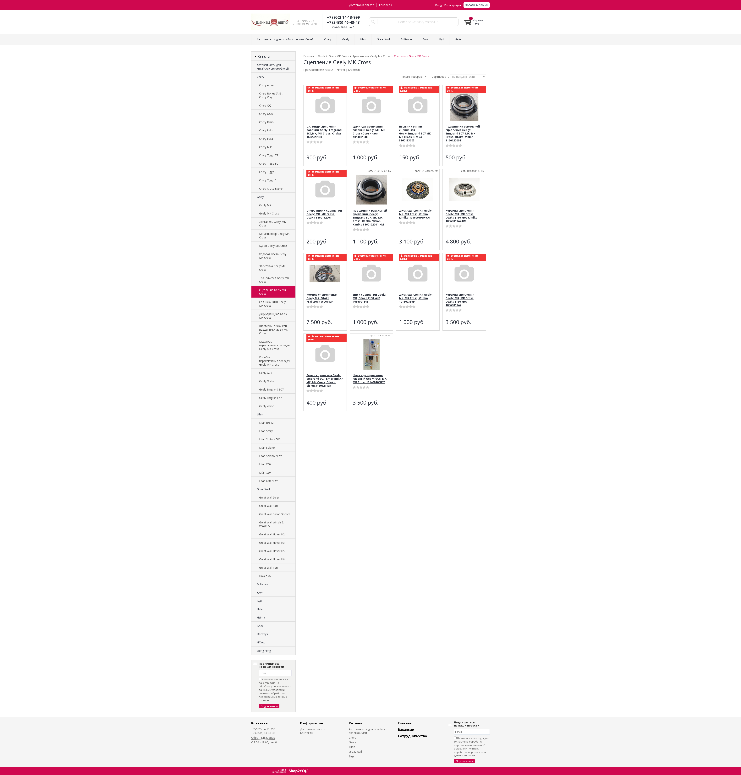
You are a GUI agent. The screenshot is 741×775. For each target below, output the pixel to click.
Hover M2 (265, 576)
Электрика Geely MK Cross (272, 267)
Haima (261, 617)
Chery (260, 77)
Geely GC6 (265, 373)
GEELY (329, 69)
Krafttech (354, 69)
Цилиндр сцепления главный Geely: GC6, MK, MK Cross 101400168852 (370, 378)
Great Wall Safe (268, 506)
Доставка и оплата (361, 5)
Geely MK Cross (269, 213)
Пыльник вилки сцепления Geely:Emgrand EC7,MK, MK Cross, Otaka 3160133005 (415, 133)
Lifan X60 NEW (268, 481)
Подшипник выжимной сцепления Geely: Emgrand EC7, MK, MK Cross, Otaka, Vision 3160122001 (463, 133)
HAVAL (261, 642)
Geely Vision (266, 406)
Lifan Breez (266, 423)
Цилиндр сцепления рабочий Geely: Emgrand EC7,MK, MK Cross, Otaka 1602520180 (324, 132)
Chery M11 (266, 147)
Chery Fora (266, 138)
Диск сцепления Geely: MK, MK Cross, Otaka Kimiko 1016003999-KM (415, 214)
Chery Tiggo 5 (268, 180)
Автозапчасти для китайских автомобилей (273, 66)
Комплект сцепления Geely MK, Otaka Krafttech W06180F (322, 298)
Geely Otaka (266, 381)
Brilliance (262, 584)
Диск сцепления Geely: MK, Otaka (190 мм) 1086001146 (369, 298)
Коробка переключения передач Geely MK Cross (274, 360)
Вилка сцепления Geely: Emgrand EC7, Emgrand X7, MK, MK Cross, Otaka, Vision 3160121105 (324, 380)
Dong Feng (264, 650)
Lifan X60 (265, 472)
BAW (260, 626)
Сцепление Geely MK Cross (272, 291)
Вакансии (406, 729)
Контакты (385, 5)
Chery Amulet (267, 85)
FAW (260, 592)
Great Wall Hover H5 (272, 551)
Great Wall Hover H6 (272, 559)
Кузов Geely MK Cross (273, 246)
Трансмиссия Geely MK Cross (274, 279)
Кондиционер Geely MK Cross (274, 235)
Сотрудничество (412, 736)
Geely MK (265, 205)
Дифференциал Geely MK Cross (273, 315)
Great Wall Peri (268, 567)
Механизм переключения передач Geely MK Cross (274, 345)
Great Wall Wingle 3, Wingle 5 (271, 524)
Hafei (260, 609)
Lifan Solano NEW (270, 456)
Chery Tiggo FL (268, 163)
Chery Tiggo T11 (269, 155)
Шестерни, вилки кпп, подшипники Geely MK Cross (273, 329)
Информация (311, 723)
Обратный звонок (476, 5)
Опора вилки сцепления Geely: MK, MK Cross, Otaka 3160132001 (324, 214)
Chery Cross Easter (271, 188)
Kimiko (341, 69)
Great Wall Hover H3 (272, 542)
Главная (405, 723)
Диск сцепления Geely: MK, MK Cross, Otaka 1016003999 (415, 298)
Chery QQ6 (266, 114)
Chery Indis (266, 130)
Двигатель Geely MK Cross (272, 223)
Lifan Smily (266, 431)
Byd (259, 601)
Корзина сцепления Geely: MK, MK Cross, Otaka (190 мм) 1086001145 (460, 300)
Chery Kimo (266, 122)
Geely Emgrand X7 (270, 398)
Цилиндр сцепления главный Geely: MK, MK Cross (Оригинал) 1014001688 (369, 132)
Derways (262, 634)
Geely (260, 197)
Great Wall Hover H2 (272, 534)
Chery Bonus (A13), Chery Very (271, 95)
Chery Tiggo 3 (268, 172)
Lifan (260, 414)
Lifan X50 (265, 464)
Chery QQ (265, 105)
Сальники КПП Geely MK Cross (272, 303)
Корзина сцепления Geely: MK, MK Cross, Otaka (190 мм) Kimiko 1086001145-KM (461, 216)
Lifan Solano (267, 447)
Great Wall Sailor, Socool (274, 514)
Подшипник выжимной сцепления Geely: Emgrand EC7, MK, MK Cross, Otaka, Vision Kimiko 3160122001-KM (370, 217)
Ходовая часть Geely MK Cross (272, 255)
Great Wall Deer (269, 497)
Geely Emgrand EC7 (271, 389)
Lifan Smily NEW (269, 439)
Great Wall (263, 489)
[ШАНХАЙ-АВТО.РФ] (270, 22)
